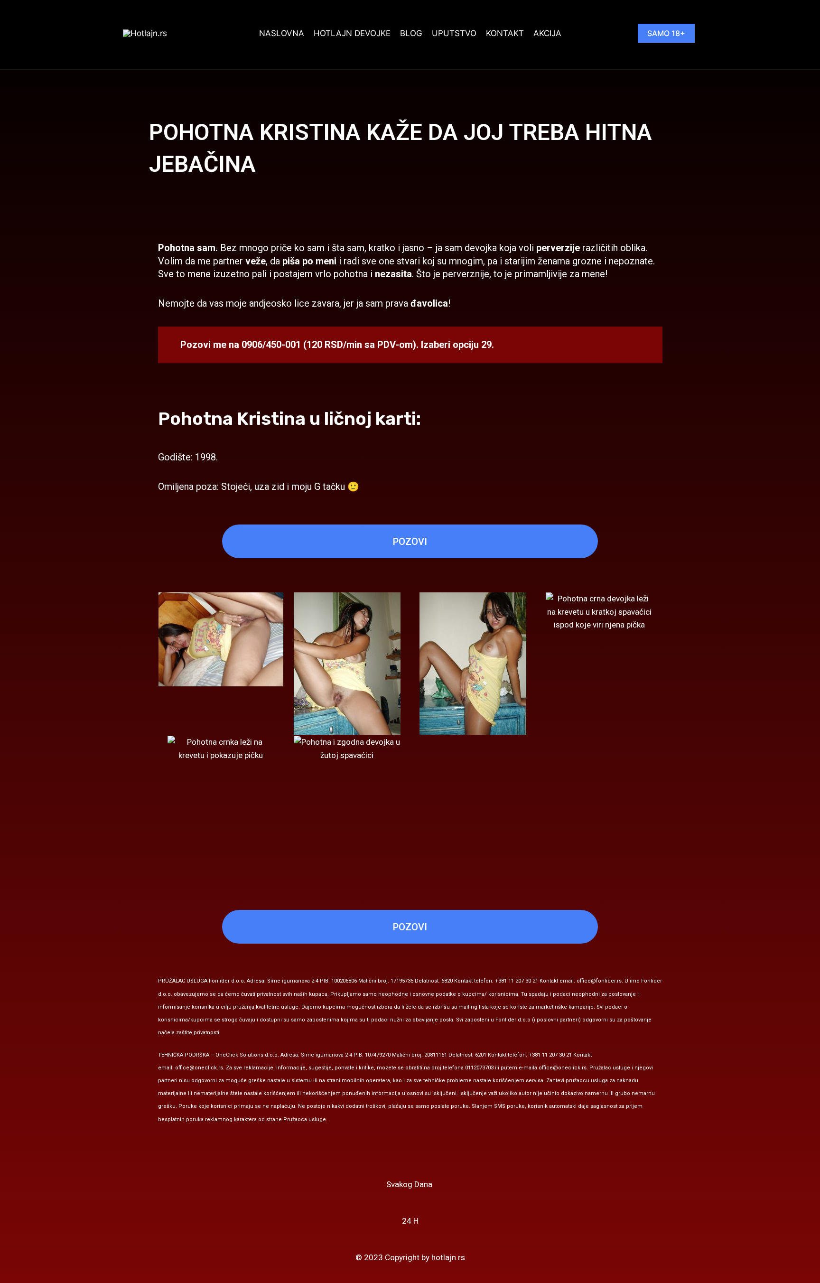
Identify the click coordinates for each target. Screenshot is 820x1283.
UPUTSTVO (454, 33)
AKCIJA (547, 33)
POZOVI (410, 541)
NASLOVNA (281, 33)
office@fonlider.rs (599, 981)
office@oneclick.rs (199, 1068)
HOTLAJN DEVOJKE (352, 33)
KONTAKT (505, 33)
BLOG (411, 33)
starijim (519, 261)
